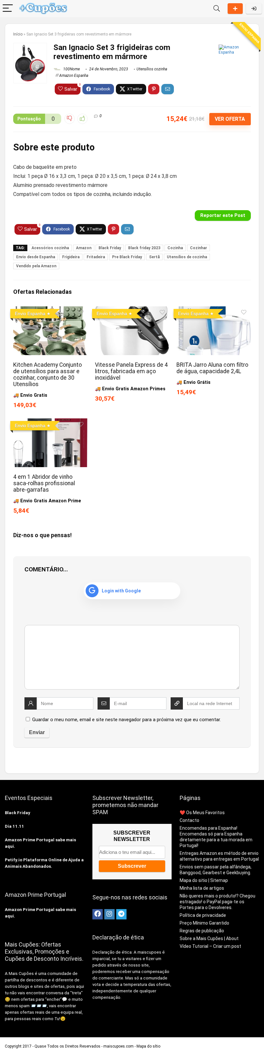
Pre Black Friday (127, 257)
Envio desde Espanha (35, 257)
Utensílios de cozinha (187, 257)
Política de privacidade (203, 915)
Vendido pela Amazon (36, 266)
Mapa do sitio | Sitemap (204, 880)
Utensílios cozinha (152, 69)
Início (18, 34)
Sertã (154, 257)
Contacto (189, 820)
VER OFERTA (230, 119)
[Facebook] (97, 914)
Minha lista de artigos (202, 888)
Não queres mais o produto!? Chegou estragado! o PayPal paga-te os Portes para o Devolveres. (217, 901)
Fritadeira (96, 257)
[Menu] (7, 8)
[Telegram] (121, 914)
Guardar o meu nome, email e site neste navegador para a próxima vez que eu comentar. (126, 719)
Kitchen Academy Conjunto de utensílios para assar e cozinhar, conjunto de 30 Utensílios (47, 374)
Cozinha (175, 248)
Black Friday (110, 248)
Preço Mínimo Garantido (204, 923)
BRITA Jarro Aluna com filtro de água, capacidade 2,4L (212, 368)
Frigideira (71, 257)
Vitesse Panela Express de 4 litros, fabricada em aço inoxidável (131, 371)
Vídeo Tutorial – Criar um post (210, 946)
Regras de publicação (202, 930)
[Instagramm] (109, 914)
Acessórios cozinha (50, 248)
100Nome (71, 69)
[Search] (216, 8)
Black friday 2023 (144, 248)
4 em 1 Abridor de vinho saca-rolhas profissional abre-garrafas (44, 483)
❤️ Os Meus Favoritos (202, 812)
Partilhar (235, 8)
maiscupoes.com (118, 1046)
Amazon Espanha (73, 75)
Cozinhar (198, 248)
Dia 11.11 (14, 826)
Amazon (83, 248)
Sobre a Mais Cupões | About (209, 938)
